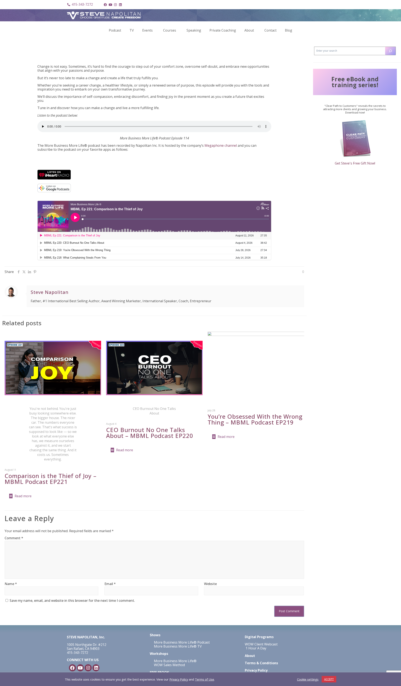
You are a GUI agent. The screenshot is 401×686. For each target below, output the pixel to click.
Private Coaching (222, 30)
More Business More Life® (175, 661)
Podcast (115, 30)
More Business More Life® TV (177, 646)
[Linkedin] (120, 4)
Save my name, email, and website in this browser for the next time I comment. (72, 600)
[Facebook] (105, 4)
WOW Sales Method (169, 665)
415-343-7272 (77, 652)
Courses (169, 30)
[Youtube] (110, 4)
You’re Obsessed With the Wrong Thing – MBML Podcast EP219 (255, 419)
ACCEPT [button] (329, 679)
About (249, 30)
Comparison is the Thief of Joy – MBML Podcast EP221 (50, 479)
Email (110, 584)
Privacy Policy (178, 679)
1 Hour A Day (256, 648)
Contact (270, 30)
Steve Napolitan (50, 292)
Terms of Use (204, 679)
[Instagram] (115, 4)
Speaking (194, 30)
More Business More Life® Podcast (182, 642)
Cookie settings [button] (308, 679)
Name (11, 584)
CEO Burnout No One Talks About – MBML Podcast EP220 (149, 433)
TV (131, 30)
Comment (14, 538)
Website (210, 584)
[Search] (390, 51)
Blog (288, 30)
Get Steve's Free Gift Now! (355, 163)
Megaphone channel (220, 145)
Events (147, 30)
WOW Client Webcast (261, 644)
